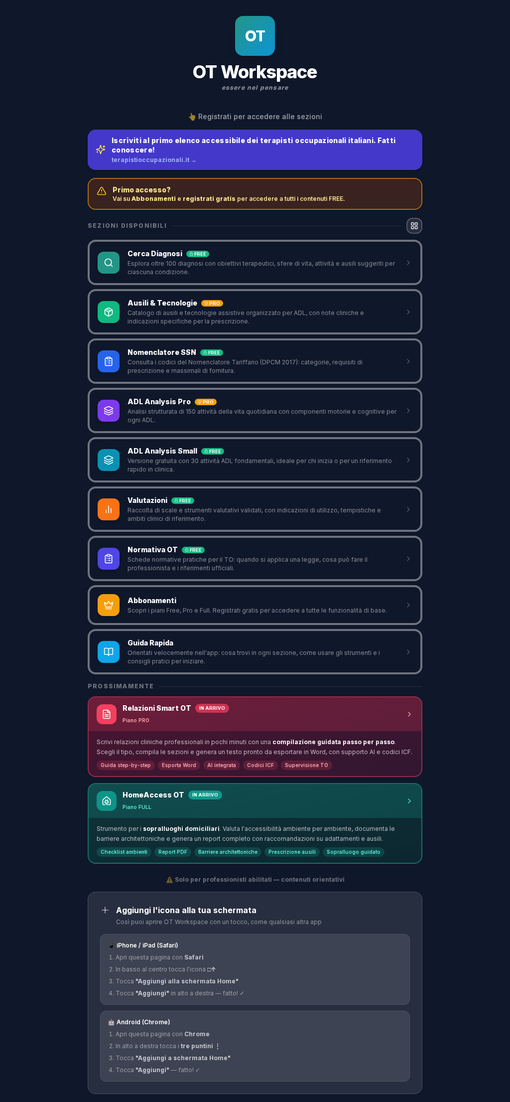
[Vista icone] (414, 226)
